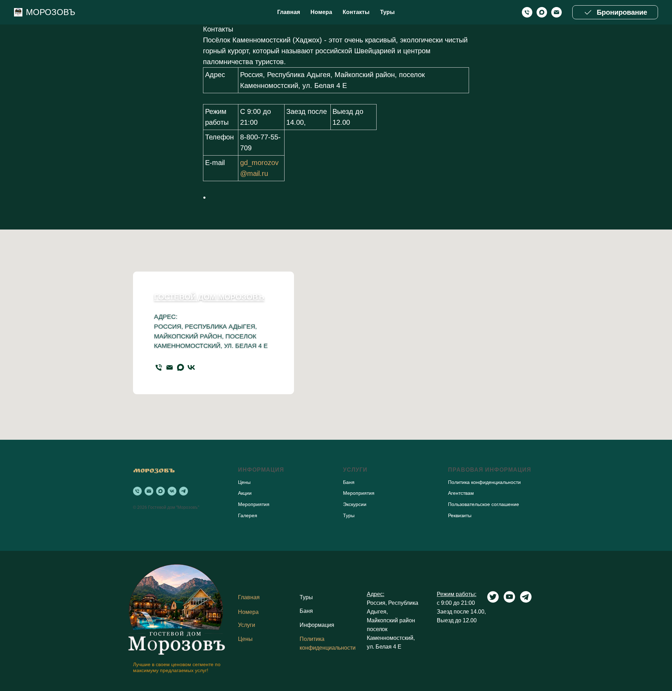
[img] (177, 608)
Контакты (356, 12)
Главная (288, 12)
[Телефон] (158, 367)
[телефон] (527, 12)
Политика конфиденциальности (484, 482)
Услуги (246, 625)
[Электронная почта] (556, 12)
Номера (321, 12)
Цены (245, 639)
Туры (387, 12)
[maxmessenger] (542, 12)
